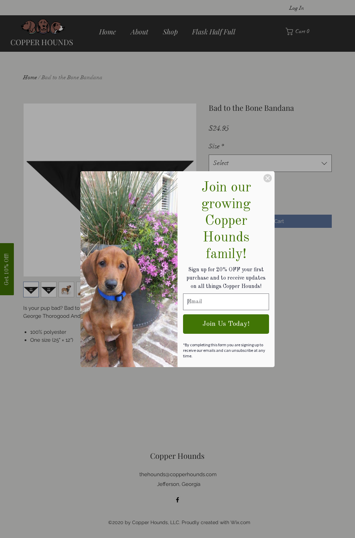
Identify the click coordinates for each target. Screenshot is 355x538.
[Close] (267, 178)
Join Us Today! (226, 324)
